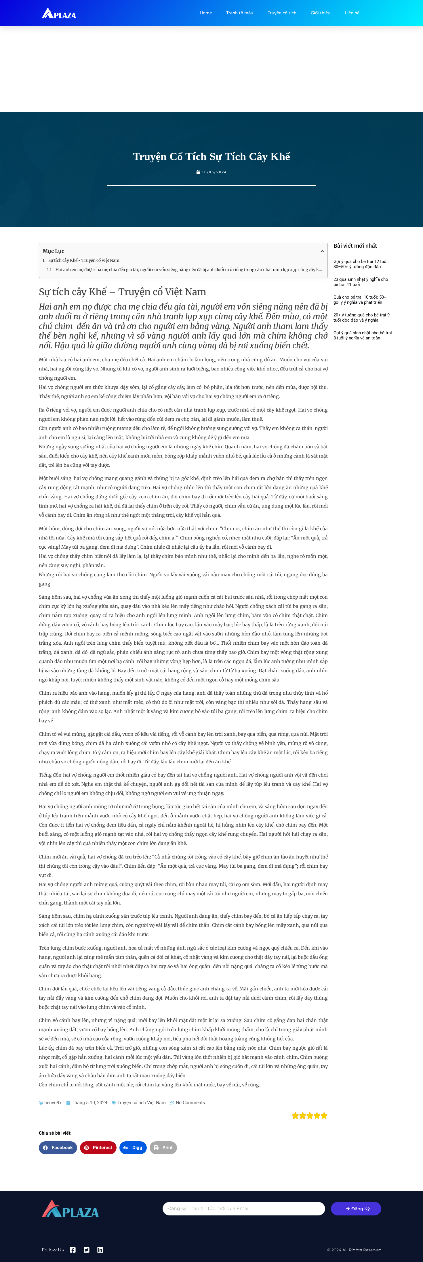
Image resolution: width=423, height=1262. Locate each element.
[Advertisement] (211, 69)
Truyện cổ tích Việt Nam (141, 1102)
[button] (58, 1147)
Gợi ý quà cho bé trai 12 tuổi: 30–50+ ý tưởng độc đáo (361, 264)
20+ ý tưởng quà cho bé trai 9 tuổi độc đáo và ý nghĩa (362, 317)
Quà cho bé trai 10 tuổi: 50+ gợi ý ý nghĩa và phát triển (360, 300)
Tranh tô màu (239, 13)
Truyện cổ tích (282, 13)
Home (206, 13)
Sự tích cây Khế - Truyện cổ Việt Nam (83, 260)
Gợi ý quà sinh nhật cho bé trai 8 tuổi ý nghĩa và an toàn (363, 335)
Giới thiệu (320, 13)
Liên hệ (352, 13)
